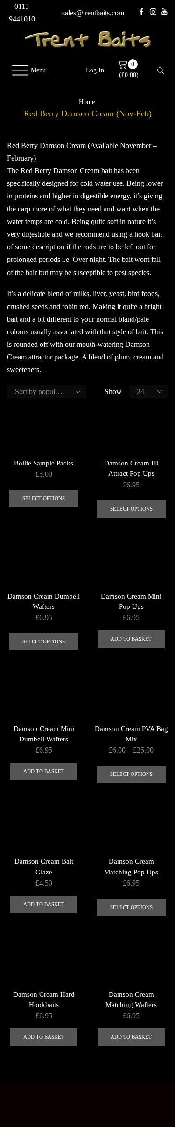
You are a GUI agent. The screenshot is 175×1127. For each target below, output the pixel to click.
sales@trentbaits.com (93, 13)
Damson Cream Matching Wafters (131, 999)
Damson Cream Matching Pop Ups (131, 866)
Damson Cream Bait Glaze (43, 866)
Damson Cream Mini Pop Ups (131, 601)
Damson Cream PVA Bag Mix (131, 734)
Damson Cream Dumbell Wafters (43, 601)
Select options (43, 498)
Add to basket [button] (131, 638)
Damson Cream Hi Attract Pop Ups (131, 468)
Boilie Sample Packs (43, 463)
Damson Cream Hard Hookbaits (44, 999)
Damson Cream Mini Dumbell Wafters (44, 734)
